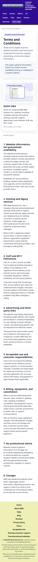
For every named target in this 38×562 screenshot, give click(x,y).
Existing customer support (19, 533)
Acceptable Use (19, 529)
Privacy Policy (19, 522)
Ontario (12, 14)
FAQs (12, 18)
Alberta (20, 14)
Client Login (16, 22)
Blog (19, 515)
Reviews (26, 18)
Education (6, 22)
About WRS (19, 508)
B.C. (27, 14)
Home (5, 14)
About (19, 18)
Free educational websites (19, 536)
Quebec (5, 18)
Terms (19, 526)
